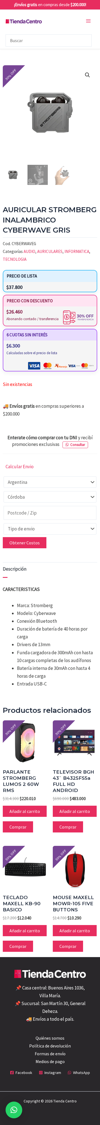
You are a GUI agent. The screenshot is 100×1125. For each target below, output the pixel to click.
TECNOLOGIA (14, 259)
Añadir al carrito (24, 811)
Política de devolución (50, 1046)
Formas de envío (50, 1053)
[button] (87, 75)
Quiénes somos (50, 1038)
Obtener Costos (24, 542)
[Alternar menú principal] (88, 21)
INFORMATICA (76, 251)
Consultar (77, 444)
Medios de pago (50, 1061)
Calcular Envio (20, 466)
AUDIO (29, 251)
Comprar (17, 827)
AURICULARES (49, 251)
